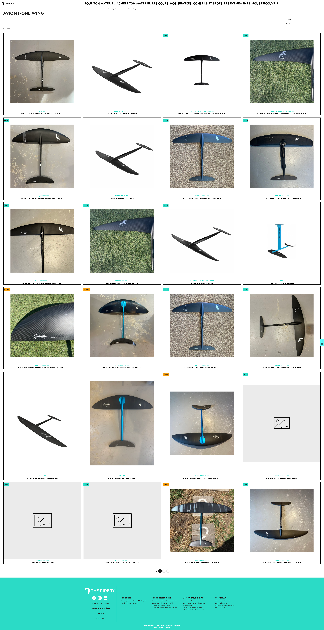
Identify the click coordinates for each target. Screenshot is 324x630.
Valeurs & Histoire (220, 607)
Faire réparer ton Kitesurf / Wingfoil (133, 601)
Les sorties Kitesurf (189, 601)
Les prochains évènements (192, 607)
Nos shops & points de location (225, 605)
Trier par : (288, 19)
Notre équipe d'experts (222, 601)
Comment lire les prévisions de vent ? (165, 601)
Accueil (110, 9)
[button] (318, 3)
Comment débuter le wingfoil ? (163, 603)
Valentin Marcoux (162, 628)
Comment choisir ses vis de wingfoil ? (165, 607)
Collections (118, 9)
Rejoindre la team (220, 603)
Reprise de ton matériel (129, 603)
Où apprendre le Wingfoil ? (161, 605)
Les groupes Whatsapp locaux (194, 609)
